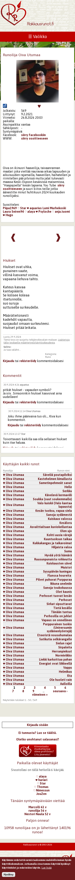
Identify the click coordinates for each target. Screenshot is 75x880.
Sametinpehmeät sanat (55, 483)
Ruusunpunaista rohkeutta (53, 559)
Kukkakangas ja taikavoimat (52, 543)
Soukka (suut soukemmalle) (52, 499)
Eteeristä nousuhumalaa (54, 635)
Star (22, 208)
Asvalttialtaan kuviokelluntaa (51, 527)
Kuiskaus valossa (60, 518)
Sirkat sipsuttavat (59, 604)
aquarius (35, 208)
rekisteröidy (27, 361)
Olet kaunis (64, 591)
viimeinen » (40, 694)
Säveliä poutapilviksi (57, 474)
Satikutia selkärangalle (55, 639)
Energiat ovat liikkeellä (55, 663)
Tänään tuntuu (61, 612)
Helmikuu (65, 671)
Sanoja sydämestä (59, 514)
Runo (48, 356)
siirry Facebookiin (33, 135)
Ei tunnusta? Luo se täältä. (37, 732)
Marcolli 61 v (37, 807)
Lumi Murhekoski (54, 208)
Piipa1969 (10, 208)
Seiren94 (18, 211)
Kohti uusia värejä (59, 535)
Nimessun (42, 790)
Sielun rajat (64, 643)
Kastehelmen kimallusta (55, 479)
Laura (7, 211)
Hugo (9, 215)
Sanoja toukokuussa (57, 587)
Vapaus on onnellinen (57, 620)
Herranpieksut (62, 651)
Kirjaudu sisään (37, 725)
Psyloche (44, 211)
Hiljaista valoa (62, 547)
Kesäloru (65, 523)
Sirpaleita (65, 647)
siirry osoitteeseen (34, 138)
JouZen (41, 793)
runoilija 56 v (37, 810)
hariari (42, 780)
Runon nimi (63, 470)
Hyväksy (8, 874)
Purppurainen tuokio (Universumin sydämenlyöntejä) (57, 627)
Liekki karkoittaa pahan (55, 659)
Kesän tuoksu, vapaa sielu (53, 510)
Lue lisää (47, 867)
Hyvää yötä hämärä (58, 555)
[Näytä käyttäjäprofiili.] (37, 101)
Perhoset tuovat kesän (55, 595)
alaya (31, 211)
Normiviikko (63, 655)
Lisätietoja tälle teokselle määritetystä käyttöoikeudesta (36, 341)
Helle (68, 487)
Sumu (68, 551)
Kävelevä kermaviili (58, 495)
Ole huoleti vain (60, 679)
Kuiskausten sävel (59, 563)
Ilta (69, 675)
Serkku (67, 491)
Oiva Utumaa (33, 411)
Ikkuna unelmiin (61, 583)
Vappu (67, 667)
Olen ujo (66, 531)
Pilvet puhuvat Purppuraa (54, 579)
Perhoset (65, 600)
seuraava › (60, 691)
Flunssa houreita (60, 575)
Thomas (42, 787)
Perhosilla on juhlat (58, 616)
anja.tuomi (62, 211)
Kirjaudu (8, 361)
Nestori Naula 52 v (37, 814)
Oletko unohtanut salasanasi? (37, 739)
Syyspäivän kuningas (57, 571)
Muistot (66, 567)
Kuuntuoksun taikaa (58, 539)
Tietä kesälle (62, 608)
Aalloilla (66, 683)
